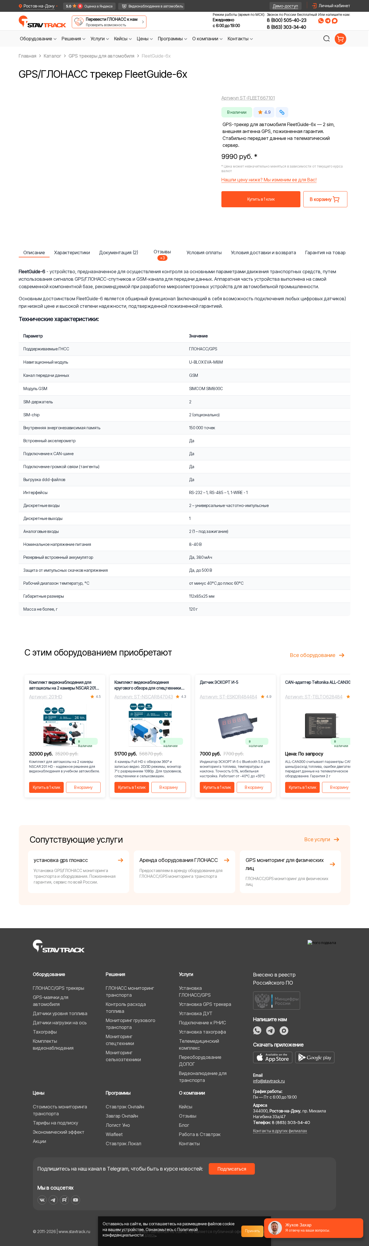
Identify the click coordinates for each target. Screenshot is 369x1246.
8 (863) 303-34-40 (286, 27)
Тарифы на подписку (55, 1123)
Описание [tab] (34, 252)
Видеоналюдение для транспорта (203, 1076)
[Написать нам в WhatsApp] (321, 21)
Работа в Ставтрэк (200, 1134)
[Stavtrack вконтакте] (42, 1200)
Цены (38, 1093)
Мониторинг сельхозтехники (123, 1056)
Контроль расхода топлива (126, 1007)
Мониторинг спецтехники (120, 1040)
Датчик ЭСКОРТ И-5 (219, 682)
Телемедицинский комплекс (199, 1044)
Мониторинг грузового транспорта (130, 1023)
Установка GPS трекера (205, 1004)
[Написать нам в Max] (284, 1030)
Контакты (189, 1143)
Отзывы (187, 1116)
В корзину (83, 787)
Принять (252, 1231)
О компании (192, 1093)
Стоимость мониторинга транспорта (60, 1110)
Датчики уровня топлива (60, 1013)
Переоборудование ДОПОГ (200, 1060)
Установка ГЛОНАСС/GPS (195, 991)
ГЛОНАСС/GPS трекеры (58, 988)
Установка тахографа (202, 1032)
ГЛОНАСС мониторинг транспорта (130, 991)
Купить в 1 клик (261, 199)
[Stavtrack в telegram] (53, 1200)
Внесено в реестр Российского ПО (274, 979)
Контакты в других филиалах (280, 1130)
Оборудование (49, 974)
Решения (115, 974)
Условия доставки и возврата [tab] (263, 252)
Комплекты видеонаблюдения (53, 1044)
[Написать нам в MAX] (335, 21)
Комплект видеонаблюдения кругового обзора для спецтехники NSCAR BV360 (147, 685)
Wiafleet (114, 1134)
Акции (39, 1141)
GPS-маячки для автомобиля (50, 1000)
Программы (118, 1093)
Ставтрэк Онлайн (125, 1107)
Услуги (186, 974)
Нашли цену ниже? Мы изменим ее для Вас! (269, 180)
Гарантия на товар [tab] (325, 252)
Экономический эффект (58, 1132)
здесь (149, 1234)
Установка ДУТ (195, 1013)
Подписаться (232, 1169)
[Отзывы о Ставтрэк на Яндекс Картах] (86, 6)
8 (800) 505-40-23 (286, 20)
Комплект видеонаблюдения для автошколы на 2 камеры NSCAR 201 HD (62, 685)
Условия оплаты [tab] (204, 252)
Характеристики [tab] (72, 252)
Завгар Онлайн (122, 1116)
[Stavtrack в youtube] (75, 1200)
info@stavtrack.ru (269, 1080)
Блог (184, 1125)
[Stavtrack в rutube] (64, 1200)
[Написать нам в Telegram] (328, 21)
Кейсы (185, 1107)
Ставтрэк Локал (123, 1143)
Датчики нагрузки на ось (60, 1022)
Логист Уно (118, 1125)
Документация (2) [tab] (118, 252)
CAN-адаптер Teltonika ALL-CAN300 (319, 682)
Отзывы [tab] (162, 253)
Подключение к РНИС (202, 1022)
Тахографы (45, 1032)
